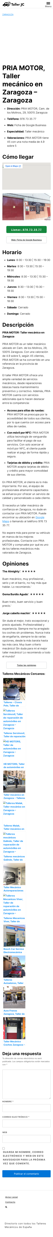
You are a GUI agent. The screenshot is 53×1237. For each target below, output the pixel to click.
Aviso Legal (11, 1197)
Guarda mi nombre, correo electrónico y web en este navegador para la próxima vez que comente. (24, 1158)
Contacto (10, 1202)
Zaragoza (7, 14)
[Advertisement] (26, 39)
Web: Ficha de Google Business (26, 240)
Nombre (8, 1101)
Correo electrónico (15, 1117)
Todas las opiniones (26, 665)
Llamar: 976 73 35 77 (26, 229)
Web (4, 1132)
